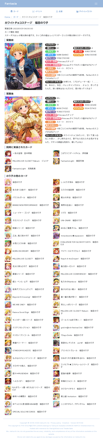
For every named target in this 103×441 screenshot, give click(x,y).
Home (7, 17)
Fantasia (11, 3)
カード (16, 17)
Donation (65, 423)
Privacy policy (56, 423)
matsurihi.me (44, 423)
